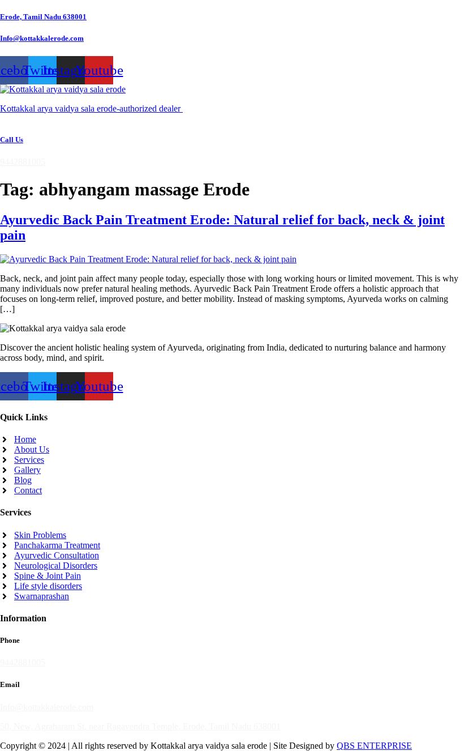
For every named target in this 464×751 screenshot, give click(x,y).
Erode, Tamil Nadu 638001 (43, 16)
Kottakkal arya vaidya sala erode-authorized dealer (91, 108)
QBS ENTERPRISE (374, 745)
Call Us (11, 139)
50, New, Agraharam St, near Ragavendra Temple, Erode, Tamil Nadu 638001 (140, 726)
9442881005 (22, 162)
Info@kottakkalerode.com (42, 38)
